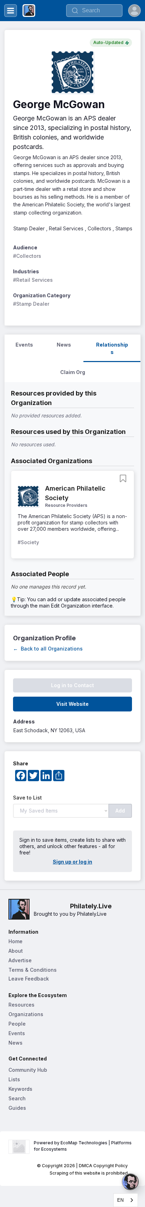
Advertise (20, 960)
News (15, 1043)
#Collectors (27, 256)
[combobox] (125, 1200)
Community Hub (27, 1070)
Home (15, 941)
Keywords (20, 1089)
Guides (17, 1108)
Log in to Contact (72, 685)
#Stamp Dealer (31, 304)
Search (17, 1098)
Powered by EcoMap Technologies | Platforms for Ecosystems (83, 1146)
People (17, 1024)
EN (120, 1200)
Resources (21, 1005)
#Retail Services (33, 280)
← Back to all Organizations (48, 649)
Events (16, 1033)
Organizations (25, 1014)
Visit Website (72, 704)
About (15, 951)
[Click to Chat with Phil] (130, 1181)
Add (120, 811)
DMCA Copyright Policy (103, 1165)
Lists (14, 1079)
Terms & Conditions (32, 970)
